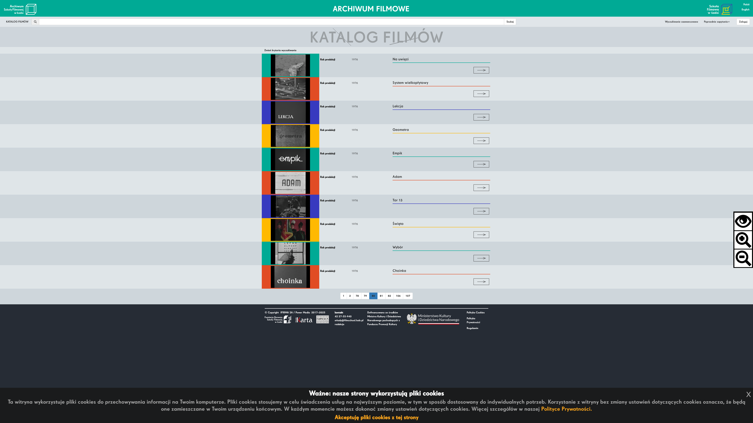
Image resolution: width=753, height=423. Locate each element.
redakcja (339, 324)
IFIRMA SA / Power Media (295, 312)
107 (408, 296)
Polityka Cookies (476, 312)
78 (357, 296)
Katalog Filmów (17, 21)
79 (365, 296)
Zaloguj (743, 21)
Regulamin (472, 328)
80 (373, 296)
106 (398, 296)
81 (381, 296)
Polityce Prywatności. (566, 409)
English (745, 9)
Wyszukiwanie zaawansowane (681, 21)
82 (389, 296)
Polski (746, 4)
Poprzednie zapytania (716, 21)
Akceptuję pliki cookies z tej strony (376, 417)
